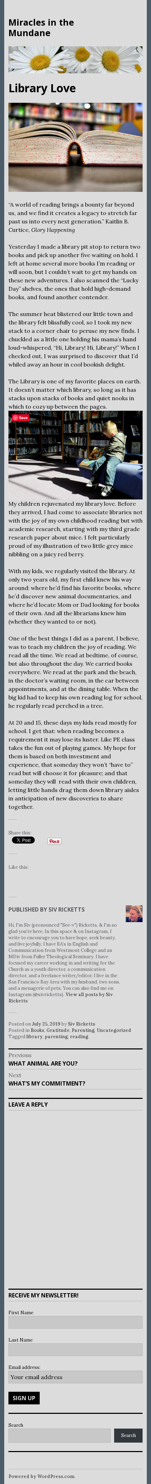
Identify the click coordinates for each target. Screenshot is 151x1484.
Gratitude (58, 1030)
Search (15, 1425)
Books (37, 1030)
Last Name (20, 1340)
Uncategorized (114, 1030)
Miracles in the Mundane (41, 27)
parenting (56, 1037)
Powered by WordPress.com (41, 1476)
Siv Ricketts (81, 1024)
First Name (20, 1313)
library (34, 1037)
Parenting (83, 1030)
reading (79, 1037)
